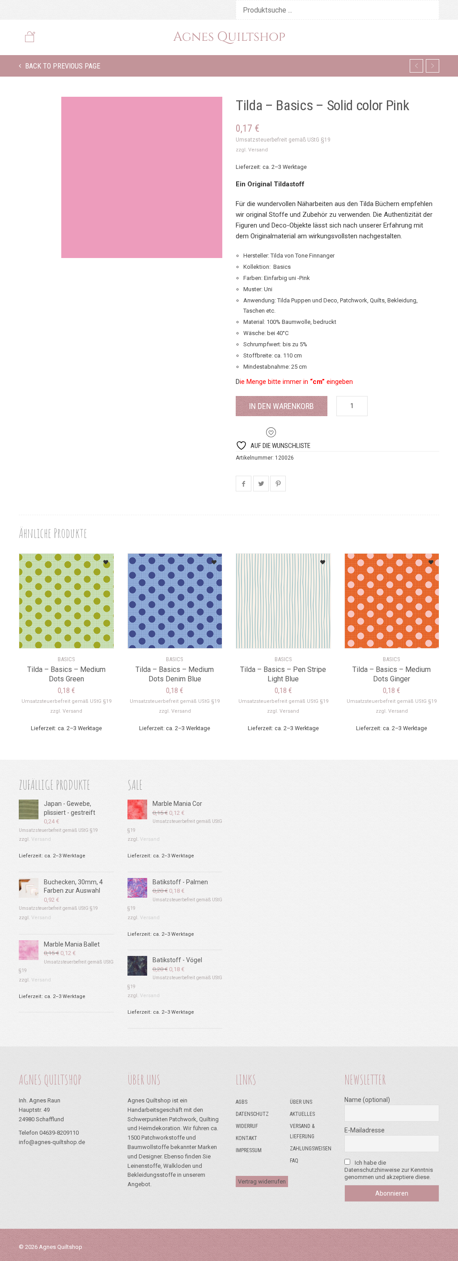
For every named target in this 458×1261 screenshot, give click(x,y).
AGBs (241, 1102)
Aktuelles (302, 1114)
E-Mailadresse (364, 1130)
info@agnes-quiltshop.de (52, 1142)
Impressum (249, 1150)
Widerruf (247, 1126)
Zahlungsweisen (310, 1148)
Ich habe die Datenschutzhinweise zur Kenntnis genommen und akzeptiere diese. (388, 1169)
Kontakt (246, 1138)
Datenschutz (252, 1114)
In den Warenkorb (281, 406)
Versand (258, 150)
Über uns (301, 1102)
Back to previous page (61, 66)
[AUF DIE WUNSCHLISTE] (95, 559)
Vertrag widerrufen (262, 1181)
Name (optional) (367, 1099)
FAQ (294, 1161)
